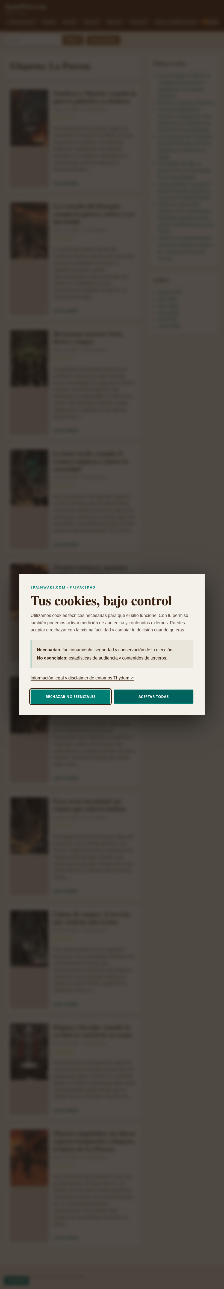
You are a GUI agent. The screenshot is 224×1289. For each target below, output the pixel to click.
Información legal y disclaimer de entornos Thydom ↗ (82, 678)
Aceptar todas (153, 696)
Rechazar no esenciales (70, 696)
